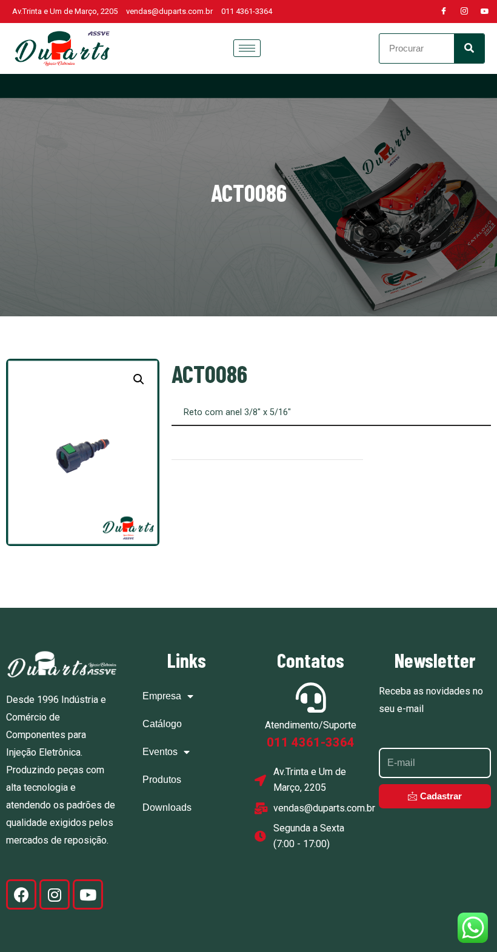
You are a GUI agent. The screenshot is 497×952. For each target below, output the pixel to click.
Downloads (167, 807)
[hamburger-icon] (247, 48)
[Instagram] (464, 11)
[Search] (469, 48)
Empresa (161, 696)
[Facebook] (444, 11)
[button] (139, 379)
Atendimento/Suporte (310, 725)
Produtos (161, 779)
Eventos (160, 752)
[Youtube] (485, 11)
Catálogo (162, 724)
